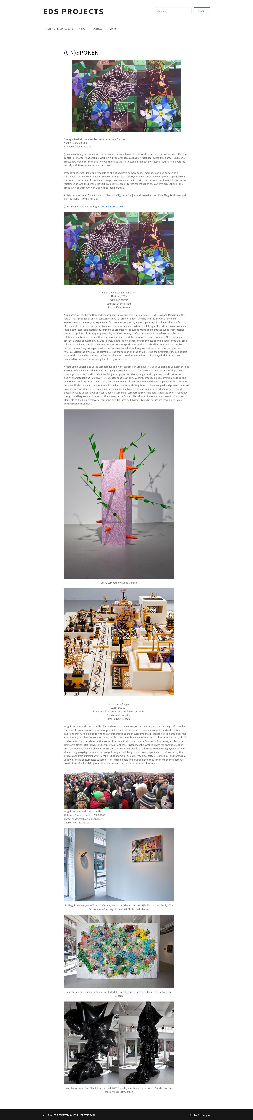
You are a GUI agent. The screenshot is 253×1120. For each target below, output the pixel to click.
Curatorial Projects (59, 28)
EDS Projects (73, 11)
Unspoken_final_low (112, 206)
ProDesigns (203, 1115)
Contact (98, 28)
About (83, 28)
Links (113, 28)
